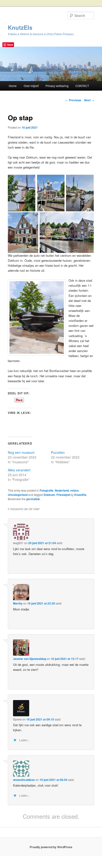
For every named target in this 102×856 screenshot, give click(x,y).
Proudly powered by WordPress (51, 847)
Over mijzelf (31, 86)
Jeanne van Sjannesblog (29, 659)
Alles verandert (19, 470)
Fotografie (46, 490)
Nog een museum (21, 452)
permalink (33, 499)
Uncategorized (18, 495)
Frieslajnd (63, 495)
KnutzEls (20, 27)
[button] (21, 193)
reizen (74, 490)
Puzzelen (58, 452)
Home (13, 86)
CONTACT (82, 86)
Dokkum (49, 495)
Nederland (62, 490)
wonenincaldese (24, 780)
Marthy (18, 603)
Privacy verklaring (57, 86)
